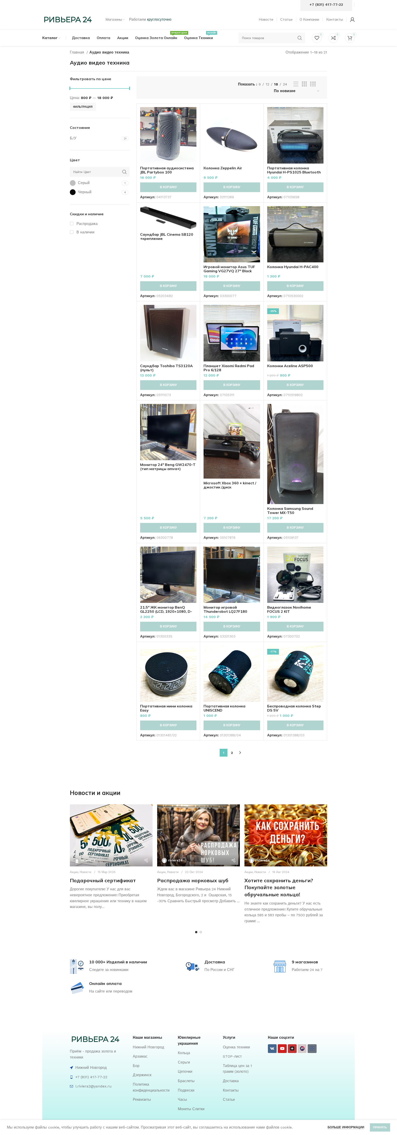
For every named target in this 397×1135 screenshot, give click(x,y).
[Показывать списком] (295, 84)
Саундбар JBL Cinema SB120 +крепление (166, 236)
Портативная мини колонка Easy (166, 708)
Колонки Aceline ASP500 (290, 365)
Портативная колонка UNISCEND (224, 708)
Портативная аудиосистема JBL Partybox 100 (167, 170)
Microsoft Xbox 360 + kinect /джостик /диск (230, 485)
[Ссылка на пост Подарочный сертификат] (111, 835)
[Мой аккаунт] (352, 19)
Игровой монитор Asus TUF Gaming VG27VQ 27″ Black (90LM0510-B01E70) (229, 270)
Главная (77, 52)
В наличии (84, 232)
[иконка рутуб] (302, 1048)
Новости (85, 872)
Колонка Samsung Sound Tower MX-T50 (290, 510)
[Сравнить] (193, 114)
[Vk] (272, 1048)
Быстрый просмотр (193, 125)
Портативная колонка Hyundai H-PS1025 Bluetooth (294, 170)
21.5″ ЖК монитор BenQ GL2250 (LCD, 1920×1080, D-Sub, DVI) (166, 611)
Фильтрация (83, 106)
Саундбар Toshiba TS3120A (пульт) (166, 367)
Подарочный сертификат (103, 880)
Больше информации (346, 1127)
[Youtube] (282, 1048)
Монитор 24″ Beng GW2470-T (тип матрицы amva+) (168, 466)
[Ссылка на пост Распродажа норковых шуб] (198, 835)
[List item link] (153, 1047)
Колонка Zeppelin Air (223, 168)
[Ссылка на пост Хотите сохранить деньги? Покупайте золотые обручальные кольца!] (285, 835)
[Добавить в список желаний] (193, 135)
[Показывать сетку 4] (313, 84)
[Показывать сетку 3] (304, 84)
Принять (380, 1127)
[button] (168, 187)
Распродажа (86, 223)
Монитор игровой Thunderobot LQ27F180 (225, 609)
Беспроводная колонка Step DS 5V (294, 708)
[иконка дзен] (292, 1048)
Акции (74, 872)
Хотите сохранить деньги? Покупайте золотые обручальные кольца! (278, 887)
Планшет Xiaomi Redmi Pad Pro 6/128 (229, 367)
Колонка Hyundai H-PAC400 (292, 266)
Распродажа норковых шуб (192, 880)
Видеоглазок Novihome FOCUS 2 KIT (289, 609)
